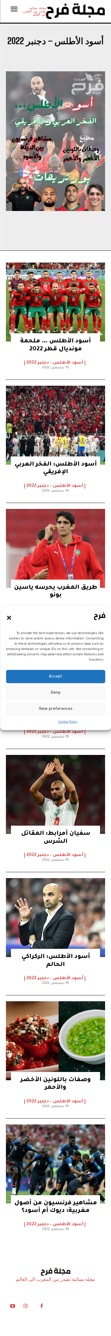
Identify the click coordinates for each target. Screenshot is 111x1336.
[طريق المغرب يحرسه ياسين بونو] (55, 548)
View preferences (56, 709)
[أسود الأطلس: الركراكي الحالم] (55, 917)
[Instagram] (25, 1307)
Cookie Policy (68, 722)
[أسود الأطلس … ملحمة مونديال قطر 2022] (55, 302)
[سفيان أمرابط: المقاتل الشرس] (55, 794)
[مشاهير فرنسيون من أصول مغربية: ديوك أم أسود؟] (55, 1163)
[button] (9, 618)
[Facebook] (41, 1307)
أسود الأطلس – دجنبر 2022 (54, 363)
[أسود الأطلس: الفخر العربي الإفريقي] (55, 425)
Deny (55, 692)
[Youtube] (12, 1307)
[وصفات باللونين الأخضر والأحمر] (55, 1040)
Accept (55, 676)
